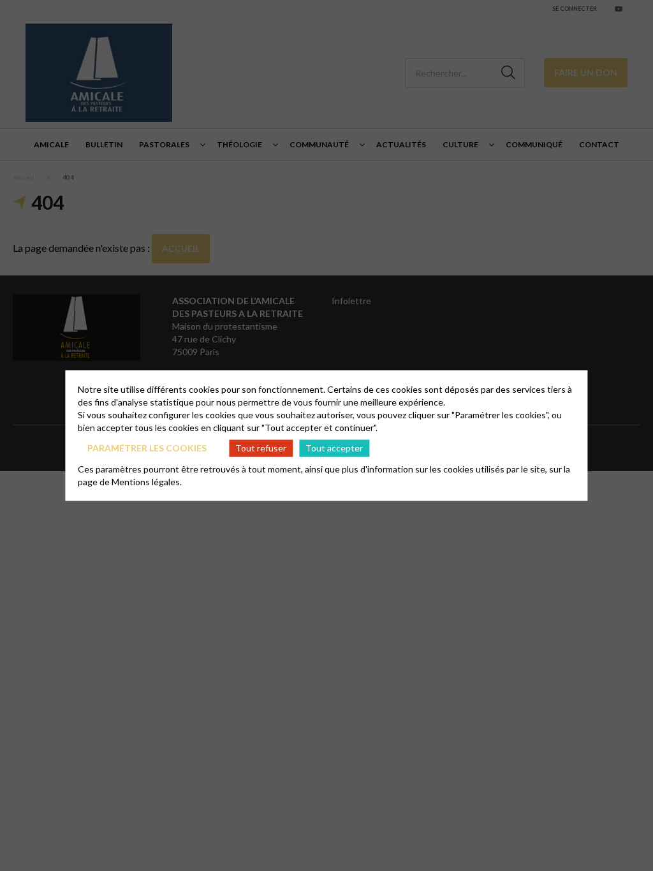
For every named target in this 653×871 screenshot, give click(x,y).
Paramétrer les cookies (147, 448)
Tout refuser (260, 448)
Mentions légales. (147, 481)
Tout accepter (334, 448)
